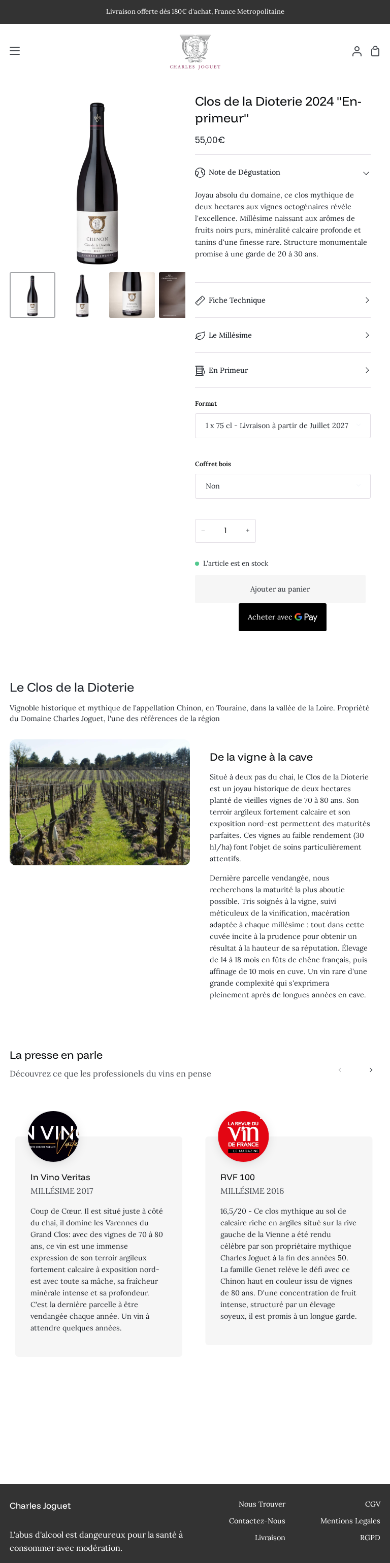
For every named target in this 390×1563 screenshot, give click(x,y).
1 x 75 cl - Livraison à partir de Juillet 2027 (277, 425)
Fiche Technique (237, 300)
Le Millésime (230, 335)
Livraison (270, 1537)
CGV (372, 1504)
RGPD (370, 1537)
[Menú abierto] (10, 50)
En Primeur (228, 370)
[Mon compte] (353, 51)
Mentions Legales (350, 1520)
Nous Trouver (262, 1504)
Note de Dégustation (244, 172)
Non (213, 486)
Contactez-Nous (257, 1520)
